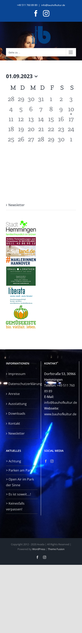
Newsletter (16, 205)
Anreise (14, 394)
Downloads (16, 413)
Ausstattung (17, 404)
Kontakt (14, 423)
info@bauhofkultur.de (53, 5)
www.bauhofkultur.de (60, 414)
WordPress (38, 549)
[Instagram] (52, 461)
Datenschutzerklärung (22, 384)
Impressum (16, 374)
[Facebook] (45, 461)
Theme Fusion (56, 549)
